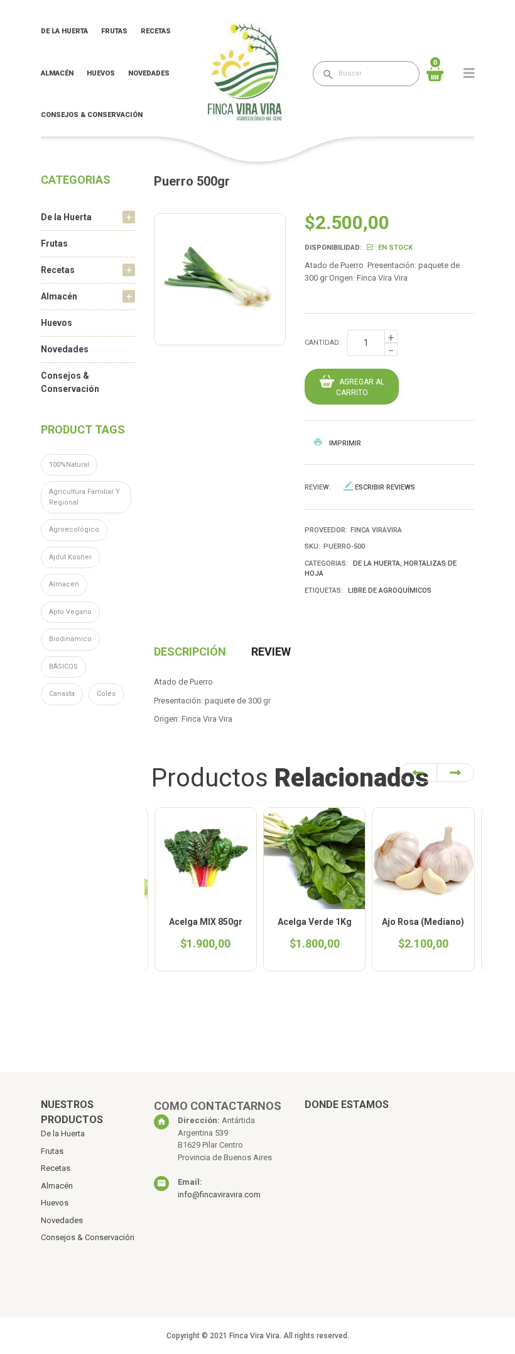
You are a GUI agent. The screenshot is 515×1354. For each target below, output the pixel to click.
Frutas (114, 31)
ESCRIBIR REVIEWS (385, 487)
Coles (106, 694)
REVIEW (271, 651)
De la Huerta (64, 31)
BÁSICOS (63, 667)
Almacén (57, 73)
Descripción (190, 651)
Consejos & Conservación (92, 115)
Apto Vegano (70, 612)
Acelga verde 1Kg (315, 922)
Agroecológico (74, 529)
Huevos (101, 73)
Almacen (64, 584)
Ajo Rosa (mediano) (423, 922)
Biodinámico (70, 639)
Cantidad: (323, 342)
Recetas (156, 31)
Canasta (62, 694)
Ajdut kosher (70, 557)
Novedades (149, 73)
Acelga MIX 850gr (205, 922)
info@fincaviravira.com (219, 1194)
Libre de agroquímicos (389, 590)
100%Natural (69, 465)
